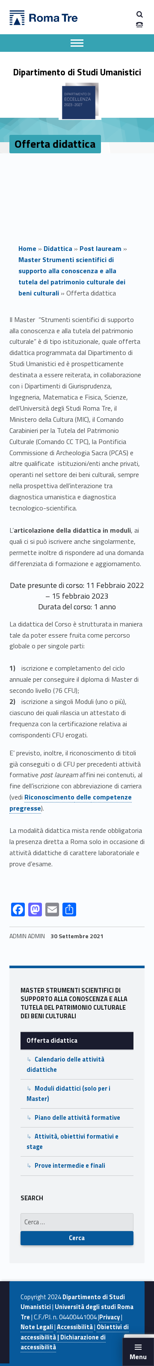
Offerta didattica (52, 1040)
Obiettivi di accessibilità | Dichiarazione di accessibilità (75, 1337)
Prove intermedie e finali (70, 1165)
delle (82, 797)
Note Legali (37, 1327)
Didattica (58, 248)
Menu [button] (138, 1356)
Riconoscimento (49, 797)
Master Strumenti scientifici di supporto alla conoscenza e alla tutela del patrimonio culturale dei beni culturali (71, 276)
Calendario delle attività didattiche (65, 1064)
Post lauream (100, 248)
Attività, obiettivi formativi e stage (72, 1141)
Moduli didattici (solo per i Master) (68, 1093)
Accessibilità (75, 1327)
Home (27, 248)
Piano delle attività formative (77, 1117)
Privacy (109, 1317)
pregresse (25, 808)
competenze (111, 797)
